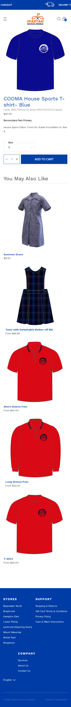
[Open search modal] (59, 18)
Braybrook (9, 611)
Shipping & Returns (46, 606)
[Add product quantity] (17, 159)
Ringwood (9, 642)
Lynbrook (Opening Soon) (17, 627)
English (7, 679)
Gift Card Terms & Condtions (51, 611)
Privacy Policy (43, 616)
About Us (23, 665)
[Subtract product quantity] (7, 159)
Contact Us (24, 670)
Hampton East (11, 616)
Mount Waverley (12, 632)
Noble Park (9, 637)
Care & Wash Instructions (50, 621)
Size (10, 142)
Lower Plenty (10, 621)
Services (23, 660)
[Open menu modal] (5, 18)
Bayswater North (12, 606)
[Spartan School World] (35, 19)
